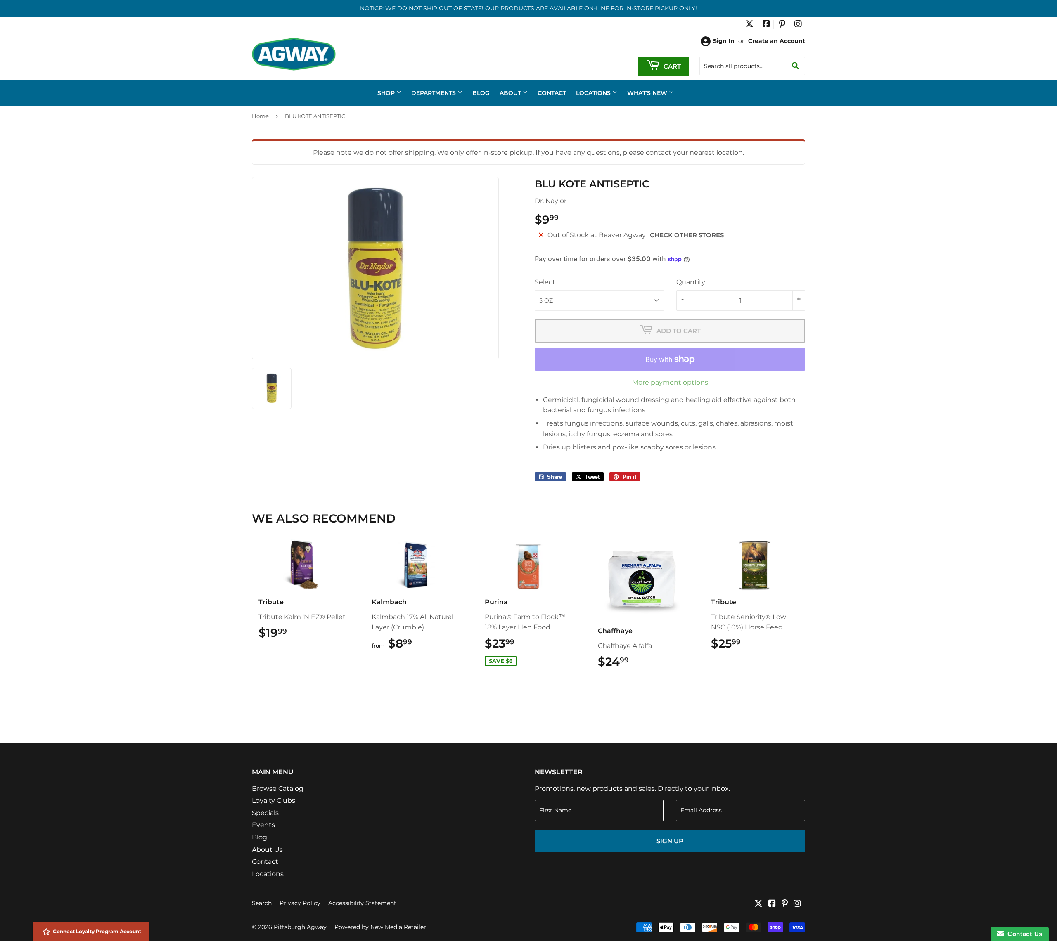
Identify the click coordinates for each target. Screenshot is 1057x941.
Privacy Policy (300, 903)
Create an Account (776, 41)
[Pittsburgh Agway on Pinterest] (782, 24)
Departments (434, 93)
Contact (552, 93)
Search (262, 903)
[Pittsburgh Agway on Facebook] (766, 24)
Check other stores (687, 235)
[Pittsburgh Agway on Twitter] (749, 24)
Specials (265, 813)
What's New (648, 93)
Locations (594, 93)
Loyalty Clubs (273, 800)
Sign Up (669, 841)
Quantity (690, 282)
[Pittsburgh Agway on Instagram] (798, 24)
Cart (671, 66)
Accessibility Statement (362, 903)
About (511, 93)
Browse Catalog (277, 788)
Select (545, 282)
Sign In (724, 41)
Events (263, 825)
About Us (267, 850)
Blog (481, 93)
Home (260, 116)
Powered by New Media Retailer (380, 927)
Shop (386, 93)
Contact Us (1023, 933)
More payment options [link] (670, 382)
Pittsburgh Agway (300, 927)
